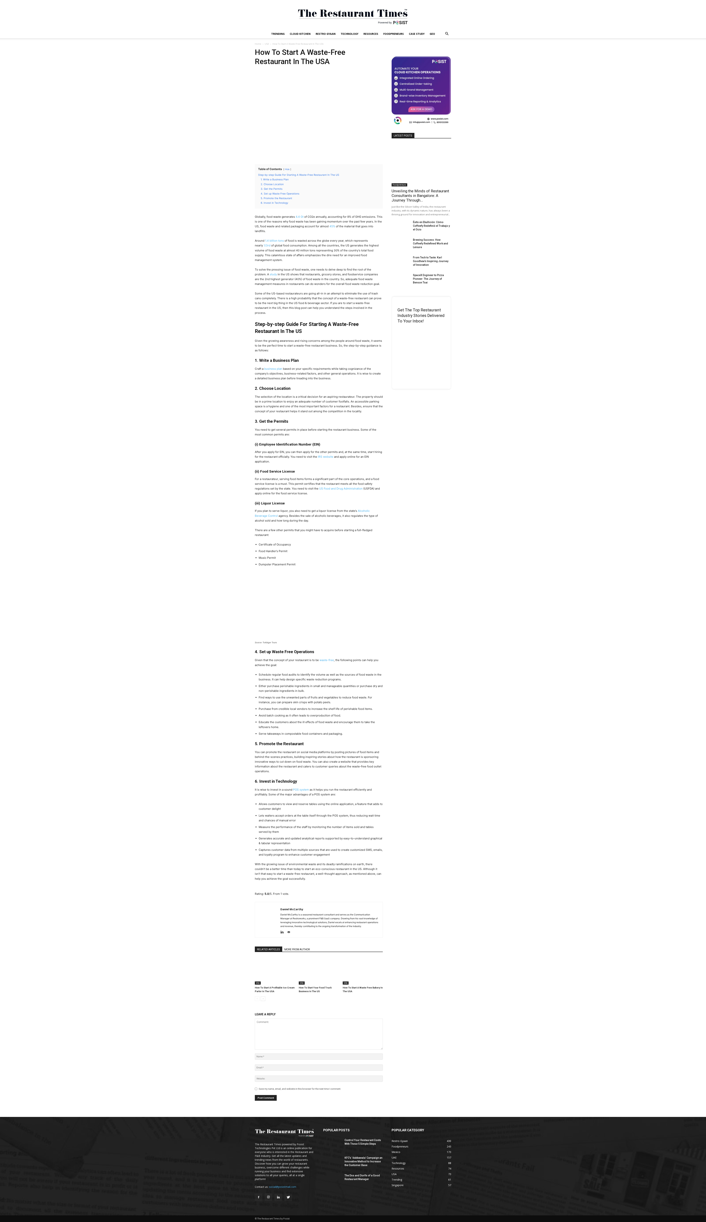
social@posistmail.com (282, 1187)
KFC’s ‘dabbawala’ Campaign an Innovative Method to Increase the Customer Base (363, 1161)
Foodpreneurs (393, 34)
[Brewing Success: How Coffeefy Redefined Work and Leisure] (401, 244)
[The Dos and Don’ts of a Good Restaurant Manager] (332, 1180)
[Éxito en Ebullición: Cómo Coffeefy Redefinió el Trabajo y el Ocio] (401, 226)
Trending (278, 34)
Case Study (417, 34)
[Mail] (290, 932)
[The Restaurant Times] (353, 14)
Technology (349, 34)
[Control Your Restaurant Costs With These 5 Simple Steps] (331, 1144)
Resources (370, 34)
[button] (446, 34)
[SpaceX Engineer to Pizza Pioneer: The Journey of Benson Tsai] (401, 279)
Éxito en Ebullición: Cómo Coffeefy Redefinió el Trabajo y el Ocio (431, 226)
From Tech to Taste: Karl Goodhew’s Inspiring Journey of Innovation (430, 261)
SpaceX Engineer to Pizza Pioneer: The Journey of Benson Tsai (428, 279)
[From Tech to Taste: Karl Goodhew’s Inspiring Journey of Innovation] (401, 262)
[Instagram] (268, 1197)
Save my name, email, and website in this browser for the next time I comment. (300, 1088)
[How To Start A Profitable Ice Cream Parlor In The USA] (275, 971)
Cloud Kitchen (300, 34)
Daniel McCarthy (291, 909)
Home (258, 43)
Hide (287, 169)
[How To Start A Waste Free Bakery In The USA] (363, 971)
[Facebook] (258, 1197)
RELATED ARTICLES (268, 949)
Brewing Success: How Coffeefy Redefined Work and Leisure (430, 243)
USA (267, 43)
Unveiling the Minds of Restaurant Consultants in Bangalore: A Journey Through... (420, 195)
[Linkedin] (283, 932)
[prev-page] (257, 998)
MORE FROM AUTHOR (297, 949)
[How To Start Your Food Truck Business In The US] (319, 971)
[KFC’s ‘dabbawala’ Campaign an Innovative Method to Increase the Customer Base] (331, 1162)
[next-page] (263, 998)
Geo (432, 34)
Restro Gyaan (326, 34)
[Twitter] (288, 1197)
